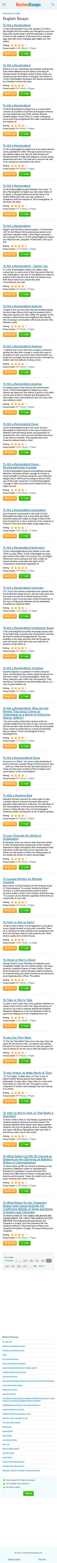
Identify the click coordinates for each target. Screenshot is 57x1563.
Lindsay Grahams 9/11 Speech (13, 1409)
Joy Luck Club (7, 1342)
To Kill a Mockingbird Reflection (24, 547)
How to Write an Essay (10, 1359)
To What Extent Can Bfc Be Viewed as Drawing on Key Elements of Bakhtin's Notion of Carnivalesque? (27, 1159)
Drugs (4, 1355)
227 (24, 1266)
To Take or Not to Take (17, 1000)
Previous (9, 1260)
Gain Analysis (7, 1435)
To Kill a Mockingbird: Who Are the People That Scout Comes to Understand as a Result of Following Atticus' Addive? (26, 713)
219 (25, 1260)
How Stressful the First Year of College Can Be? (19, 1368)
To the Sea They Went (17, 1037)
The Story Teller (8, 1453)
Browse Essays (14, 1559)
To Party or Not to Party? (19, 922)
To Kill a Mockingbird (16, 25)
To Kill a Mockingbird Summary (23, 587)
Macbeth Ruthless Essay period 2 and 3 (16, 1414)
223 (49, 1260)
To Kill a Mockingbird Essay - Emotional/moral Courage (21, 466)
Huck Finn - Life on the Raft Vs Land (15, 1418)
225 (12, 1266)
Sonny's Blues (7, 1457)
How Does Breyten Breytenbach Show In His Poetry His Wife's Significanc (28, 1381)
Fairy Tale (5, 1444)
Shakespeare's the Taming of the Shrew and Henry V (21, 1405)
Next (41, 1266)
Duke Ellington (7, 1431)
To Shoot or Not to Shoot (19, 959)
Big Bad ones (7, 1427)
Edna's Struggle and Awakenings (14, 1363)
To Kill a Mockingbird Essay (20, 424)
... (20, 1260)
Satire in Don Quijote (9, 1389)
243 (34, 1266)
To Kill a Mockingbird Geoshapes (24, 510)
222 (43, 1260)
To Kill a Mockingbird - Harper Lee (25, 266)
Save (26, 53)
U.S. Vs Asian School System (12, 1385)
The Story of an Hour (9, 1376)
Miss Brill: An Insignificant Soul (13, 1350)
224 (6, 1266)
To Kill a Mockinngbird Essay (21, 757)
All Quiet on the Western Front (13, 1466)
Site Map (42, 1559)
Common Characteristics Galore (13, 1346)
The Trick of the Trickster (11, 1422)
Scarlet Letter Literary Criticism (13, 1462)
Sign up (28, 1493)
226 (18, 1266)
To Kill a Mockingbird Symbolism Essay (28, 628)
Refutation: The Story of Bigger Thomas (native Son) (21, 1470)
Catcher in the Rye (9, 1394)
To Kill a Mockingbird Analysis (22, 306)
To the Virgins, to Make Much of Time (27, 1072)
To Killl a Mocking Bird (17, 795)
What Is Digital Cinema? (10, 1448)
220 (31, 1260)
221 (37, 1260)
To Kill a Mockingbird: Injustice (23, 668)
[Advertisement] (28, 1302)
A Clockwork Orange (9, 1440)
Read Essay (10, 53)
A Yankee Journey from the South (14, 1372)
